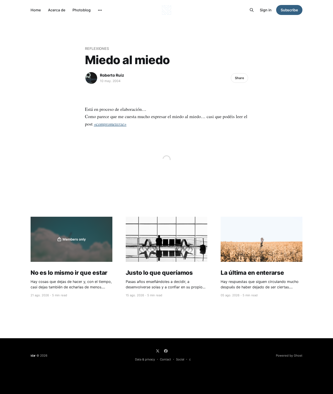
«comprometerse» (110, 124)
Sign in (266, 10)
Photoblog (81, 10)
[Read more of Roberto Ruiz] (91, 78)
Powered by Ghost (289, 355)
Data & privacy (145, 359)
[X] (157, 351)
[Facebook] (166, 351)
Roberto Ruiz (112, 75)
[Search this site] (251, 10)
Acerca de (56, 10)
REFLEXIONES (97, 48)
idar (33, 355)
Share (239, 78)
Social (180, 359)
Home (36, 10)
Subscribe (289, 10)
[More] (100, 10)
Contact (165, 359)
